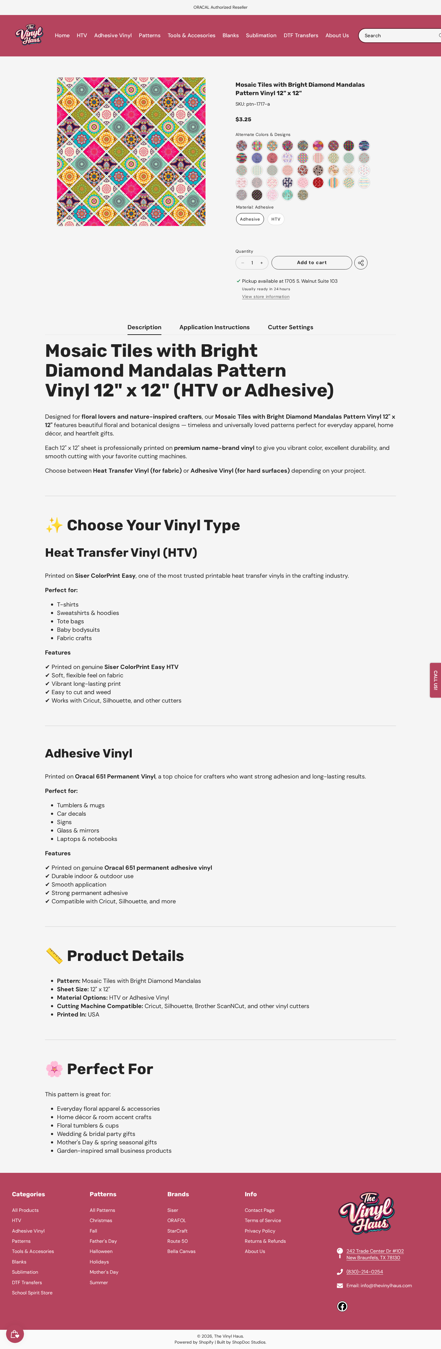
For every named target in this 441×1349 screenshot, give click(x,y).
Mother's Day (104, 1272)
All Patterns (102, 1210)
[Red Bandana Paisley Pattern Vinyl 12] (318, 182)
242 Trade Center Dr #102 (375, 1251)
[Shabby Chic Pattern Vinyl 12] (287, 195)
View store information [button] (266, 296)
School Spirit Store (32, 1293)
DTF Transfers (27, 1282)
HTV (276, 219)
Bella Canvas (181, 1251)
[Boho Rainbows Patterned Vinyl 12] (272, 195)
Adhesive (250, 219)
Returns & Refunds (265, 1241)
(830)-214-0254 (364, 1272)
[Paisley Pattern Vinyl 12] (349, 145)
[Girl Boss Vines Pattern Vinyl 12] (257, 182)
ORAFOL (176, 1220)
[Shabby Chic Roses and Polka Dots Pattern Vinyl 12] (272, 170)
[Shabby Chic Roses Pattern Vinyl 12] (364, 158)
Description (144, 327)
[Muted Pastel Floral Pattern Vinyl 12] (364, 170)
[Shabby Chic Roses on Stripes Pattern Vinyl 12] (333, 158)
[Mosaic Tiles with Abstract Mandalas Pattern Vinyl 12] (287, 145)
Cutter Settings (291, 327)
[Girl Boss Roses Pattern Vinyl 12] (272, 182)
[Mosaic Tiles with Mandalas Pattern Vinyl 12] (241, 145)
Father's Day (103, 1241)
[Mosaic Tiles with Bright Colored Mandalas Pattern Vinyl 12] (257, 145)
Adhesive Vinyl (28, 1231)
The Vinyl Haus (228, 1336)
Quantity (244, 251)
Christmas (101, 1220)
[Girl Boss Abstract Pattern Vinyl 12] (303, 182)
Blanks (19, 1262)
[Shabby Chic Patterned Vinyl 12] (303, 195)
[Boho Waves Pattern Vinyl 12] (364, 182)
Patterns (21, 1241)
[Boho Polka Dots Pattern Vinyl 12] (349, 182)
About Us (255, 1251)
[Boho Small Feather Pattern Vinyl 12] (241, 195)
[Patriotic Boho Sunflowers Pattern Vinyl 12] (303, 170)
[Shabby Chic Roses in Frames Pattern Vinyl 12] (349, 158)
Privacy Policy (260, 1231)
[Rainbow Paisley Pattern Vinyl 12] (303, 158)
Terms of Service (263, 1220)
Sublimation (25, 1272)
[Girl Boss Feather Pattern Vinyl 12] (241, 182)
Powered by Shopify (194, 1342)
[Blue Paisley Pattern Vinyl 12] (257, 158)
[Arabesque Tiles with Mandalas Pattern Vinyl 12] (318, 145)
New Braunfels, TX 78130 (373, 1257)
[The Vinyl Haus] (29, 35)
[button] (20, 8)
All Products (25, 1210)
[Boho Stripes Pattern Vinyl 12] (333, 182)
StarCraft (177, 1231)
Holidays (99, 1262)
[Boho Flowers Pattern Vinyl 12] (333, 170)
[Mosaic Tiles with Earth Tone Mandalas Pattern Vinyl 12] (303, 145)
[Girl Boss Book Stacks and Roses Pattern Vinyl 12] (287, 182)
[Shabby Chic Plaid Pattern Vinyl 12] (318, 158)
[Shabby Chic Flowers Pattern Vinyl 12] (241, 170)
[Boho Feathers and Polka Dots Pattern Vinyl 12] (257, 195)
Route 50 (177, 1241)
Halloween (101, 1251)
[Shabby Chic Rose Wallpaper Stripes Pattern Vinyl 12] (257, 170)
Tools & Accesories (33, 1251)
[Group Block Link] (220, 1251)
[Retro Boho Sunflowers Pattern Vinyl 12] (318, 170)
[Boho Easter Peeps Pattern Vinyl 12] (287, 158)
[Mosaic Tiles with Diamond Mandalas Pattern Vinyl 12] (333, 145)
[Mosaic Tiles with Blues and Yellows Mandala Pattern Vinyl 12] (272, 145)
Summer (99, 1282)
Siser (172, 1210)
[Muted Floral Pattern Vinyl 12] (349, 170)
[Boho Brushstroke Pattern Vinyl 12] (364, 145)
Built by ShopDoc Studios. (241, 1342)
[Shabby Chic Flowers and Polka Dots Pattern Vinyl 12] (287, 170)
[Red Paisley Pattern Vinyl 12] (272, 158)
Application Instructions (214, 327)
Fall (93, 1231)
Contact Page (259, 1210)
